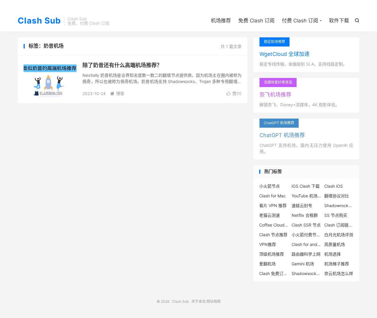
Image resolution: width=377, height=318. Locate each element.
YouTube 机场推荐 (306, 195)
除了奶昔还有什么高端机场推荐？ (122, 65)
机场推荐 (221, 21)
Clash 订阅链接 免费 (339, 224)
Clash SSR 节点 (306, 224)
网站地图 (213, 301)
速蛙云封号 (302, 205)
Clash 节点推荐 (273, 234)
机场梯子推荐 (336, 263)
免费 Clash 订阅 (256, 21)
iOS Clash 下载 (306, 186)
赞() (234, 93)
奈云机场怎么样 (338, 273)
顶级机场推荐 (271, 254)
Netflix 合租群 (305, 215)
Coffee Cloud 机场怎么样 (274, 224)
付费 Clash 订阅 (300, 21)
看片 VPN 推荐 (273, 205)
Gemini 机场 (303, 263)
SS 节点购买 (335, 215)
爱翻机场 (267, 263)
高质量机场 (334, 244)
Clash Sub (39, 21)
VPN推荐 (267, 244)
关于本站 (198, 301)
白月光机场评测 (338, 234)
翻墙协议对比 (336, 195)
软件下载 (339, 21)
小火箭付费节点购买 (306, 234)
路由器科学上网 (306, 254)
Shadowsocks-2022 (306, 273)
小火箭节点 (269, 186)
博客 (117, 93)
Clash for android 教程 (306, 244)
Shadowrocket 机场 (339, 205)
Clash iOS (333, 186)
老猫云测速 (269, 215)
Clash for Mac (272, 195)
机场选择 (332, 254)
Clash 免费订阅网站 (274, 273)
